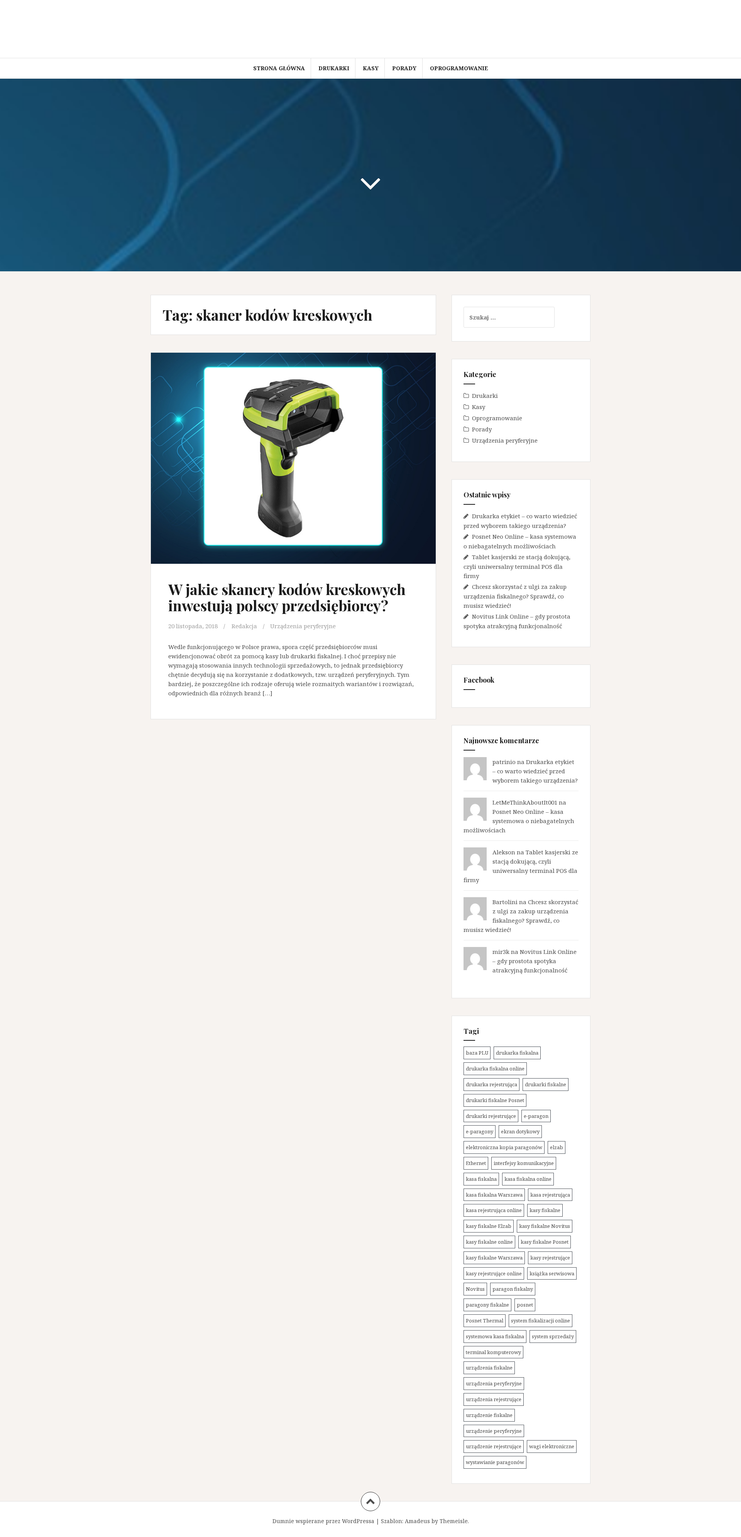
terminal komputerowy (493, 1352)
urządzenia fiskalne (489, 1367)
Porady (404, 68)
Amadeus (417, 1521)
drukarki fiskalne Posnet (495, 1100)
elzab (556, 1147)
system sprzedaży (553, 1336)
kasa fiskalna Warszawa (494, 1194)
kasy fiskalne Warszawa (494, 1257)
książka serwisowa (552, 1273)
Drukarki (333, 68)
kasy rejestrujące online (494, 1273)
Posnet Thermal (484, 1320)
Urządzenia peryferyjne (303, 626)
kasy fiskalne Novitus (544, 1225)
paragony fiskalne (487, 1304)
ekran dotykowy (520, 1131)
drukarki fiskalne (545, 1084)
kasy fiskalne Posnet (544, 1241)
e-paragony (479, 1131)
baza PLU (477, 1052)
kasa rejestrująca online (494, 1210)
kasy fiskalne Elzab (488, 1225)
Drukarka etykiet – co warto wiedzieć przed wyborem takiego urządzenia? (535, 771)
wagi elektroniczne (551, 1446)
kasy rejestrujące (550, 1257)
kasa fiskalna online (528, 1178)
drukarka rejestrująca (491, 1084)
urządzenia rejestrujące (493, 1399)
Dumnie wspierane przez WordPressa (323, 1521)
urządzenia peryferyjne (494, 1383)
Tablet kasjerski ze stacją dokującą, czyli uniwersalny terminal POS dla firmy (517, 566)
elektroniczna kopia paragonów (504, 1147)
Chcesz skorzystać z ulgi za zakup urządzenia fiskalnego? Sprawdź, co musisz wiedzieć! (515, 596)
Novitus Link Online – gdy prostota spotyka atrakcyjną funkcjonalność (534, 961)
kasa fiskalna (481, 1178)
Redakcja (244, 626)
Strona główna (279, 68)
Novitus (475, 1288)
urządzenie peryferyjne (494, 1430)
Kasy (371, 68)
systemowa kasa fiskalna (495, 1336)
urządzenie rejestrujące (493, 1446)
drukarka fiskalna (517, 1052)
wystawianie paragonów (495, 1462)
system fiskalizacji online (540, 1320)
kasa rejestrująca (550, 1194)
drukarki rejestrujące (491, 1116)
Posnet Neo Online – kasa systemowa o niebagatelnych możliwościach (519, 821)
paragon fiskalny (512, 1288)
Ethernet (476, 1163)
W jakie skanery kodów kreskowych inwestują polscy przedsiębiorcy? (287, 597)
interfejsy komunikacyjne (524, 1163)
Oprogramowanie (459, 68)
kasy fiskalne (545, 1210)
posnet (525, 1304)
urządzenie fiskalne (489, 1415)
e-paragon (536, 1116)
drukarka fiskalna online (495, 1068)
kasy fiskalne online (489, 1241)
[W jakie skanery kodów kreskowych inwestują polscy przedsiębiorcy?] (292, 458)
